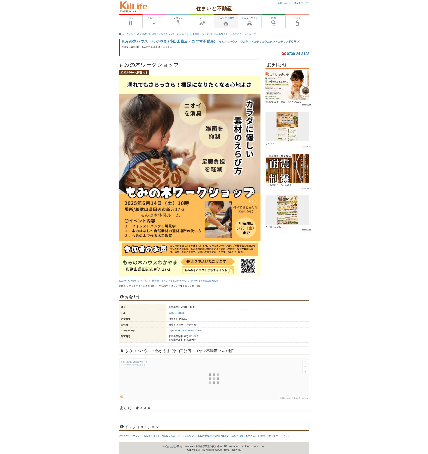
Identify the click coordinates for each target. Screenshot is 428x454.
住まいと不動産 (214, 8)
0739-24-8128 (298, 53)
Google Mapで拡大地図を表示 (133, 364)
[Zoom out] (305, 366)
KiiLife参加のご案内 (208, 435)
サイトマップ (301, 3)
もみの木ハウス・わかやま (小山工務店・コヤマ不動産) (211, 41)
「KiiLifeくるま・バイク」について (177, 435)
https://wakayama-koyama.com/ (185, 330)
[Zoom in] (305, 361)
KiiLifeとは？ (150, 435)
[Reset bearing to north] (305, 371)
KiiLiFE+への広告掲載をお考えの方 (239, 435)
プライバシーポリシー (130, 435)
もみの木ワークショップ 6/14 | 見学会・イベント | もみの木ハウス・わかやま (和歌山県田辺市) (169, 280)
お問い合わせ (285, 3)
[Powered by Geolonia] (121, 396)
